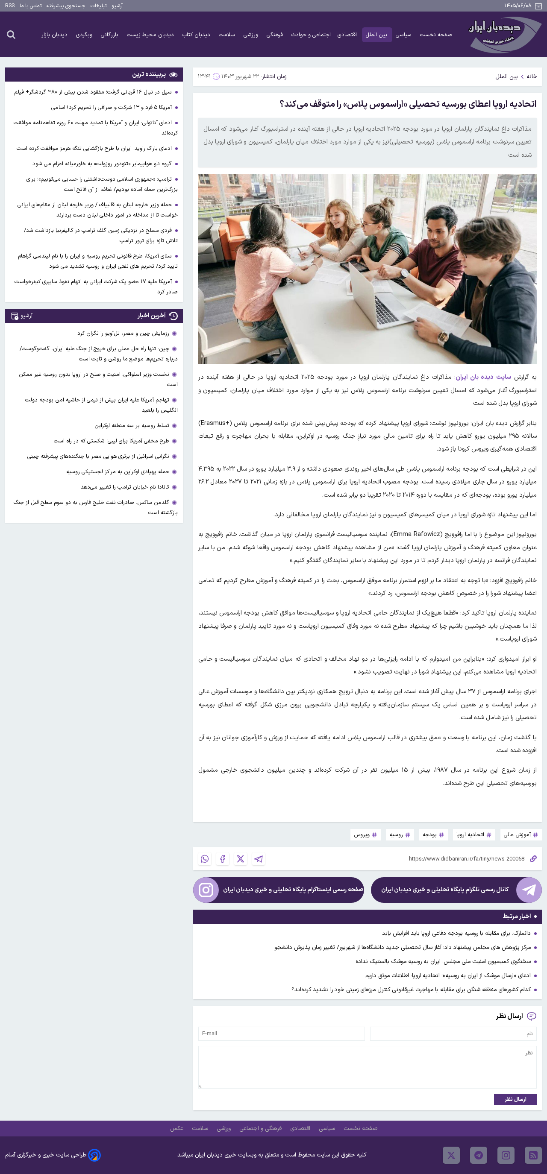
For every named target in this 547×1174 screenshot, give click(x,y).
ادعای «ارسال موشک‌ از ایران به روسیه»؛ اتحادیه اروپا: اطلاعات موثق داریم (448, 975)
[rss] (533, 1155)
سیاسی (404, 35)
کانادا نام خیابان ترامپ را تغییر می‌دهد (125, 487)
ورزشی (252, 35)
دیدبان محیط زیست (151, 35)
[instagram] (506, 1155)
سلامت (228, 35)
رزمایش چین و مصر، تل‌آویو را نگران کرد (123, 333)
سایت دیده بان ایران (483, 377)
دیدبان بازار (55, 35)
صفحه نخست (436, 35)
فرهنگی (276, 35)
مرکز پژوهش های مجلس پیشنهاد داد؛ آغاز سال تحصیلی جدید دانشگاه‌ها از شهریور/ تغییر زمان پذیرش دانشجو (402, 947)
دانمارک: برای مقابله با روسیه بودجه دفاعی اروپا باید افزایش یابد (456, 933)
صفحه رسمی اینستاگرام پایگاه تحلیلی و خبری (293, 889)
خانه (531, 76)
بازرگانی (110, 35)
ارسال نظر (515, 1099)
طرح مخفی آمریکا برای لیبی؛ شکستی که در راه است (111, 441)
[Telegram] (258, 858)
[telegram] (478, 1155)
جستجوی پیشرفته (66, 6)
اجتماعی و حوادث (311, 35)
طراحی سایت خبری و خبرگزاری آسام (45, 1155)
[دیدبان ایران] (504, 34)
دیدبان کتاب (197, 35)
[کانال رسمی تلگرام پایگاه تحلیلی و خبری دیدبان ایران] (529, 890)
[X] (240, 858)
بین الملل (377, 35)
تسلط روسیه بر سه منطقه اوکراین (131, 426)
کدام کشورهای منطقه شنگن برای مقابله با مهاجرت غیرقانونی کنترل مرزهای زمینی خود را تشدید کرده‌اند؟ (411, 989)
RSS (10, 6)
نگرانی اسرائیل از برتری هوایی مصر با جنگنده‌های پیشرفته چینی (98, 456)
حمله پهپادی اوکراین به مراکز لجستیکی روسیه (117, 472)
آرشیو (117, 6)
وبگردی (85, 35)
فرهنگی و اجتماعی (261, 1128)
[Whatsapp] (204, 858)
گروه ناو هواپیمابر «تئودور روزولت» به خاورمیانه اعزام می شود (103, 164)
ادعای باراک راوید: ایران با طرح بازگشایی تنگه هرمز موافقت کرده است (95, 148)
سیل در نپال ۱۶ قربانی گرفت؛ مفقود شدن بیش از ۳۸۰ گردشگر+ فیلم (94, 92)
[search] (11, 34)
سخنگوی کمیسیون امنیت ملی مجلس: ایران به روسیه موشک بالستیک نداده (443, 961)
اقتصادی (348, 35)
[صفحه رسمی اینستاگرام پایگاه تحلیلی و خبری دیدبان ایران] (206, 890)
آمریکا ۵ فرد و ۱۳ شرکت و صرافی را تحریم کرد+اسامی (112, 107)
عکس (177, 1128)
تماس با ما (30, 6)
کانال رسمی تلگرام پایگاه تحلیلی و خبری (445, 889)
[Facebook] (222, 858)
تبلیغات (98, 6)
